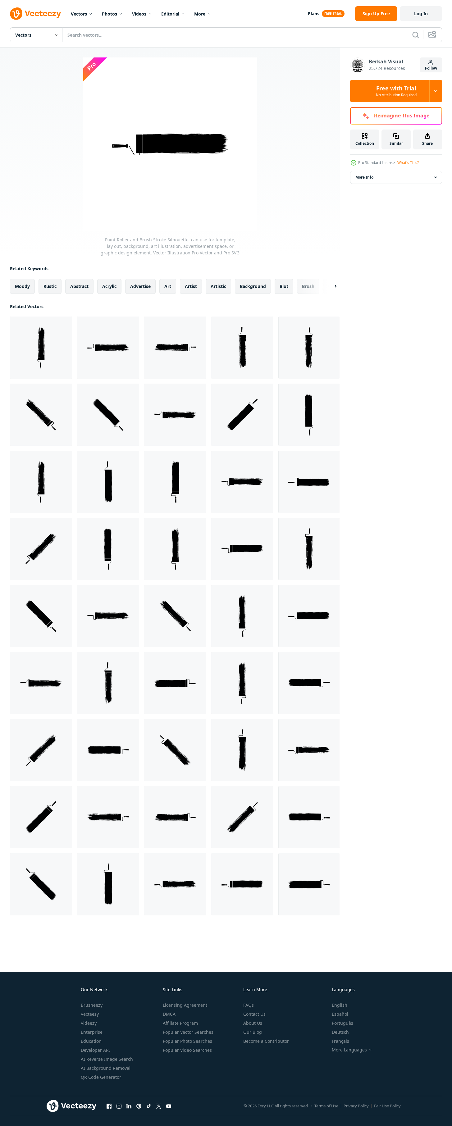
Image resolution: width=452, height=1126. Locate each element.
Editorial (170, 14)
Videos (139, 14)
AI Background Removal (105, 1068)
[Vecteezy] (35, 13)
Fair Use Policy (387, 1106)
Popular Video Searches (187, 1050)
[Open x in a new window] (158, 1105)
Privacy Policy (356, 1106)
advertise (140, 286)
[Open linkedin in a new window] (128, 1105)
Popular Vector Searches (188, 1032)
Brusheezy (92, 1005)
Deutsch (340, 1032)
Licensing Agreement (185, 1005)
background (253, 286)
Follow (431, 68)
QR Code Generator (101, 1077)
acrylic (109, 286)
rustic (50, 286)
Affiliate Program (180, 1023)
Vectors (79, 14)
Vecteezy (90, 1014)
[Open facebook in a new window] (109, 1105)
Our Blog (252, 1032)
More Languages (349, 1049)
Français (340, 1041)
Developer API (95, 1050)
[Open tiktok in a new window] (148, 1105)
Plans (313, 13)
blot (284, 286)
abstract (79, 286)
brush (308, 286)
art (167, 286)
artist (191, 286)
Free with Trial (396, 91)
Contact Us (254, 1014)
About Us (252, 1023)
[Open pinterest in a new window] (138, 1105)
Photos (109, 14)
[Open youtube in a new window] (168, 1105)
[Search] (415, 35)
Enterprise (92, 1032)
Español (340, 1014)
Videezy (89, 1023)
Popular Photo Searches (187, 1041)
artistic (218, 286)
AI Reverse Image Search (107, 1059)
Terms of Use (326, 1106)
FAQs (248, 1005)
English (339, 1005)
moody (22, 286)
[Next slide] (330, 286)
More (199, 14)
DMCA (169, 1014)
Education (91, 1041)
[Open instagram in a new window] (118, 1105)
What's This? (408, 162)
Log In (421, 13)
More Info (364, 177)
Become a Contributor (266, 1041)
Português (342, 1023)
